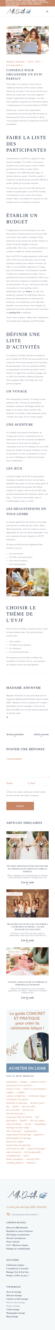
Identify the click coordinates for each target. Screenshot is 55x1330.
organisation (30, 1131)
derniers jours (37, 1103)
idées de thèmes (14, 1124)
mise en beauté (13, 1131)
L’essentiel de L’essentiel (17, 1268)
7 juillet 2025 (14, 893)
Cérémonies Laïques (15, 1265)
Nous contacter (13, 1242)
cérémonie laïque (37, 1096)
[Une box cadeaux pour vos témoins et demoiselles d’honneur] (27, 961)
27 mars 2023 (14, 30)
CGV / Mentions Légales (17, 1245)
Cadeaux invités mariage (17, 1299)
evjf (37, 1117)
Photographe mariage (15, 1313)
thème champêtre (14, 1159)
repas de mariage (36, 1148)
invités (28, 1124)
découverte (28, 1110)
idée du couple (37, 1120)
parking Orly (14, 312)
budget (23, 1081)
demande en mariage (16, 1103)
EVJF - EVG (34, 61)
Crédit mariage (12, 1309)
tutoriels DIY (32, 1159)
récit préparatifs (32, 1152)
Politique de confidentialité (18, 1249)
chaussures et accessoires (19, 1085)
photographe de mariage (18, 1138)
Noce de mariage (13, 1292)
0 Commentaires (14, 65)
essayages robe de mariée (19, 1117)
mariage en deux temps (17, 1127)
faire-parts (11, 1120)
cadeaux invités (38, 1081)
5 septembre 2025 (16, 835)
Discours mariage (14, 1295)
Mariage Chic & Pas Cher (17, 1272)
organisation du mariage (18, 1134)
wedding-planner (15, 1162)
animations (11, 1081)
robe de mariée (13, 1152)
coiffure (10, 1092)
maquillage (40, 1124)
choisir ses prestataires (34, 1089)
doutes (15, 1106)
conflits (21, 1092)
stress (26, 1155)
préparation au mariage (18, 1145)
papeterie (39, 1134)
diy (7, 1106)
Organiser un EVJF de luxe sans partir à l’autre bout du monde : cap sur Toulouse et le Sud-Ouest (27, 927)
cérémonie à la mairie (17, 1099)
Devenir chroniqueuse (16, 1238)
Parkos (29, 291)
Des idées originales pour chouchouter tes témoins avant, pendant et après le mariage (27, 868)
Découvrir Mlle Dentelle (17, 1227)
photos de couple (14, 1141)
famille (23, 1120)
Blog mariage (12, 1316)
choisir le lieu (13, 1089)
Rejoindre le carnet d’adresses (19, 1231)
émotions (31, 1162)
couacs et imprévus (16, 1096)
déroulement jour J (15, 1113)
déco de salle (28, 1106)
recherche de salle (15, 1148)
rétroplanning (13, 1155)
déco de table (13, 1110)
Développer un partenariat (17, 1235)
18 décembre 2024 (17, 951)
